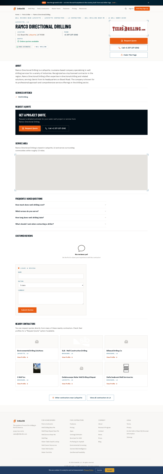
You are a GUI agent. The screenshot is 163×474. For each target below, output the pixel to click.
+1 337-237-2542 (71, 35)
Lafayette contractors (54, 18)
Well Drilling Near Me (48, 427)
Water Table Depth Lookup (50, 442)
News (100, 435)
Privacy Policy (88, 470)
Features (66, 9)
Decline (99, 470)
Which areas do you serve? (27, 211)
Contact (101, 431)
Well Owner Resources (49, 445)
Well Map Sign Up (142, 9)
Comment (21, 290)
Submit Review (27, 310)
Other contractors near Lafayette (68, 398)
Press (100, 438)
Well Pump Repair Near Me (50, 431)
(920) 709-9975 (18, 431)
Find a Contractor (43, 9)
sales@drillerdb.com (20, 434)
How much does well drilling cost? (30, 205)
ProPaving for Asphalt (77, 442)
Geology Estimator (76, 435)
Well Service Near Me (49, 435)
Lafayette (32, 35)
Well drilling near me (95, 18)
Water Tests (56, 9)
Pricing (74, 9)
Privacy (129, 427)
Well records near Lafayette (28, 18)
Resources (83, 9)
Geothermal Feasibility (77, 452)
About (100, 424)
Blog (99, 442)
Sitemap (129, 437)
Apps (71, 431)
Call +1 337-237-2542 (130, 48)
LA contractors (74, 18)
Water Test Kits (47, 452)
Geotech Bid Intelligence (78, 449)
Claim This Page (130, 55)
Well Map (31, 9)
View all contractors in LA (100, 398)
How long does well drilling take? (29, 217)
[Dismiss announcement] (148, 2)
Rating (21, 281)
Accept (109, 470)
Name (20, 272)
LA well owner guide (117, 18)
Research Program (104, 427)
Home (17, 15)
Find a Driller (26, 15)
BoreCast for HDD (76, 438)
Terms (129, 424)
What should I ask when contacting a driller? (34, 224)
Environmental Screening (78, 445)
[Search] (126, 8)
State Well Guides (47, 449)
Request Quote (130, 41)
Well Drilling (41, 47)
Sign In (131, 9)
